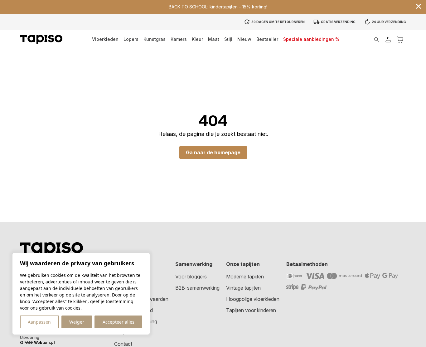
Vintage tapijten (243, 288)
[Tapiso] (41, 39)
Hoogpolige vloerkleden (252, 299)
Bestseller (267, 39)
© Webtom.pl (37, 342)
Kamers (179, 39)
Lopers (130, 39)
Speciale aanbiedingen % (311, 39)
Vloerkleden (105, 39)
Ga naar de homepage (213, 152)
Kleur (197, 39)
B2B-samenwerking (197, 288)
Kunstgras (154, 39)
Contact (123, 344)
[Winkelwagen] (400, 39)
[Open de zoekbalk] (376, 39)
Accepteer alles (118, 322)
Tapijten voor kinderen (251, 310)
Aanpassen (39, 322)
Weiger (76, 322)
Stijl (228, 39)
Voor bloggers (191, 276)
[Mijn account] (388, 39)
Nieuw (244, 39)
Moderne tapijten (245, 276)
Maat (213, 39)
